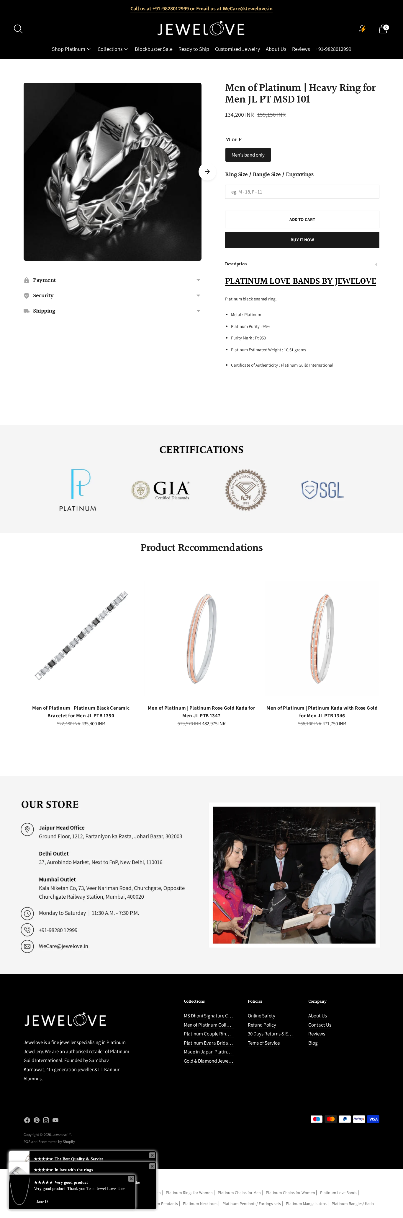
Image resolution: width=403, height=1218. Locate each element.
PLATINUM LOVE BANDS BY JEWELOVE (300, 281)
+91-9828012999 (333, 48)
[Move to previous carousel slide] (18, 643)
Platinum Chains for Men (239, 1192)
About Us (276, 48)
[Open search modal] (18, 29)
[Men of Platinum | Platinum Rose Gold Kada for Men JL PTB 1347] (201, 638)
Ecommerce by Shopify (56, 1141)
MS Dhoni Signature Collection (215, 1015)
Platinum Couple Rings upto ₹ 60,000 (221, 1033)
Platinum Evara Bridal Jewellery (217, 1043)
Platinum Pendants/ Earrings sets (251, 1203)
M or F (233, 140)
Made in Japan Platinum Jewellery (219, 1051)
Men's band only (248, 155)
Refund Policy (262, 1025)
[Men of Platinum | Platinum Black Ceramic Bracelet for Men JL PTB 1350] (81, 638)
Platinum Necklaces (200, 1203)
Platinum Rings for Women (189, 1192)
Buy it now (302, 240)
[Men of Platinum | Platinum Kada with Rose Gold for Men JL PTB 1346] (322, 638)
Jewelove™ (62, 1134)
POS (27, 1141)
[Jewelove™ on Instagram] (46, 1121)
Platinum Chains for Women (290, 1192)
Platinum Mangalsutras (306, 1203)
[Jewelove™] (201, 29)
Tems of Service (264, 1043)
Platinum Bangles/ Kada (353, 1203)
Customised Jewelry (237, 48)
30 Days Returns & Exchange (276, 1033)
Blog (313, 1043)
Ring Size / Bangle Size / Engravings (269, 174)
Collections (110, 48)
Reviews (301, 48)
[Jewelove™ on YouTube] (55, 1121)
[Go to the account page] (362, 29)
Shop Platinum (68, 48)
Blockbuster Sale (154, 48)
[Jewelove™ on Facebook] (27, 1121)
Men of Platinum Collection (211, 1025)
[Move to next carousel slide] (207, 171)
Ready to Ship (193, 48)
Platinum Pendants (161, 1203)
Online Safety (261, 1015)
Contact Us (319, 1025)
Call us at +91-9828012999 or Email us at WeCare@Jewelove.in (201, 8)
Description (236, 264)
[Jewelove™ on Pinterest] (36, 1121)
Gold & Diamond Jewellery (210, 1061)
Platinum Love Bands (338, 1192)
